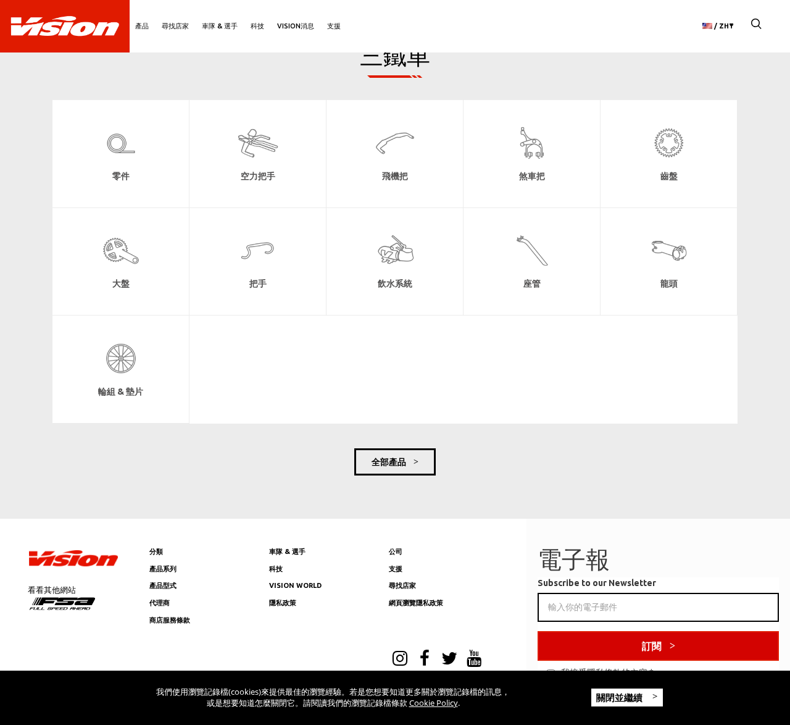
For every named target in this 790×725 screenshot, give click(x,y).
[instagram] (400, 659)
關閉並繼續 (620, 697)
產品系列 (163, 568)
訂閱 (652, 646)
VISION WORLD (295, 585)
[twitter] (449, 659)
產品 (142, 26)
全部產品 (389, 462)
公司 (395, 551)
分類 (156, 551)
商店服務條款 (169, 620)
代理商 (159, 602)
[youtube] (474, 659)
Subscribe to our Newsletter (597, 583)
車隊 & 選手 (220, 26)
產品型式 (163, 585)
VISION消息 (295, 26)
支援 (334, 26)
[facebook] (424, 659)
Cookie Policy (433, 702)
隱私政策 (282, 602)
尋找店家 (175, 26)
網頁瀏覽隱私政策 (416, 602)
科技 (257, 26)
